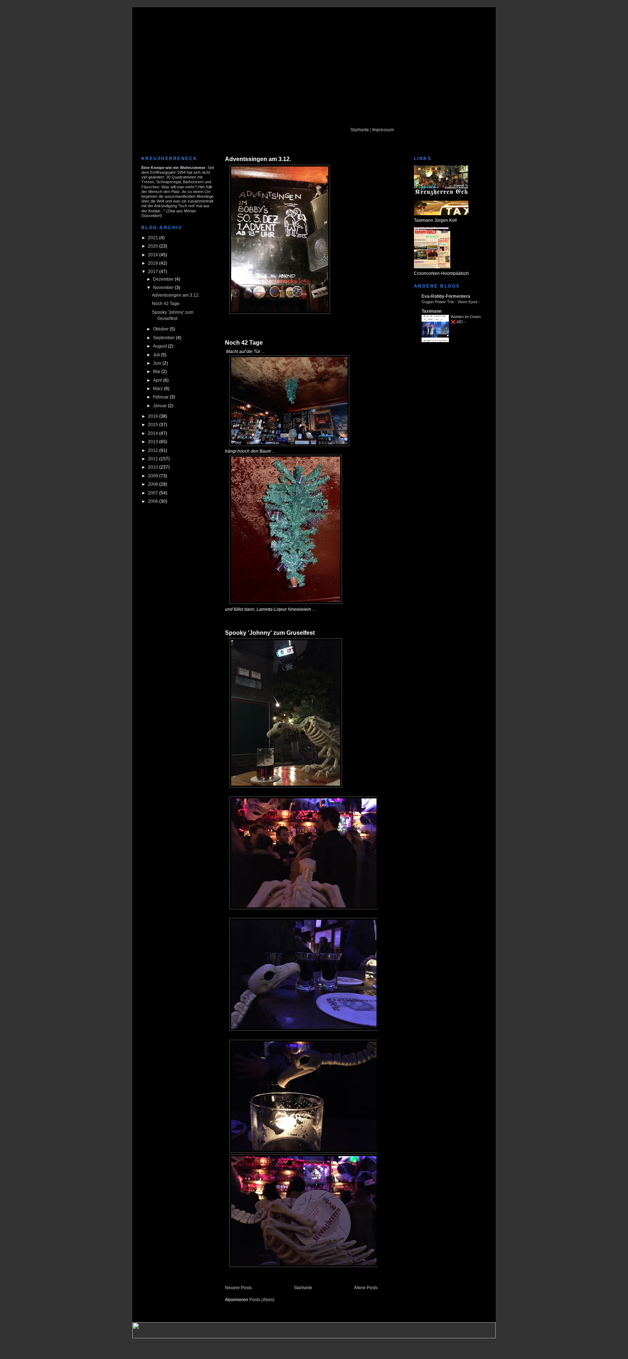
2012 (153, 450)
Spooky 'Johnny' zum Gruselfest (270, 632)
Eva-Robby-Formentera (446, 296)
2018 (153, 263)
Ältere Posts (366, 1287)
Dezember (164, 279)
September (164, 337)
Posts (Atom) (261, 1299)
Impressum (383, 129)
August (160, 346)
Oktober (161, 328)
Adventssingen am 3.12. (176, 295)
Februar (161, 396)
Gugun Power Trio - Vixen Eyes (450, 302)
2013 (153, 441)
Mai (157, 371)
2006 (153, 501)
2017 (153, 271)
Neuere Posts (238, 1287)
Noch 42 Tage (166, 303)
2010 (153, 467)
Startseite (359, 129)
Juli (157, 354)
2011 (153, 458)
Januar (160, 405)
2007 (153, 492)
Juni (157, 363)
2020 (153, 246)
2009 (153, 475)
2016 (153, 416)
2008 (153, 484)
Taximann (432, 311)
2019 (153, 254)
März (158, 388)
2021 (153, 237)
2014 (153, 433)
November (164, 287)
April (158, 380)
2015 (153, 424)
